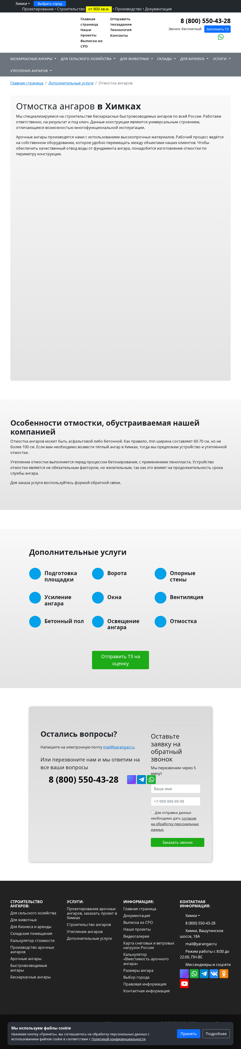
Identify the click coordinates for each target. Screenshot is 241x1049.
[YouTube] (184, 983)
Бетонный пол (64, 621)
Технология (121, 29)
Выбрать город (50, 3)
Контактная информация (146, 990)
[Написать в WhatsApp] (221, 37)
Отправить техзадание (121, 21)
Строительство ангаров (89, 924)
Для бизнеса (192, 58)
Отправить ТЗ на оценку (120, 660)
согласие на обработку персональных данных (175, 824)
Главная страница (89, 21)
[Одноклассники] (223, 973)
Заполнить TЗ (217, 29)
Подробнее (216, 1033)
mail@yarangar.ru (118, 747)
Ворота (117, 573)
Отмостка (183, 621)
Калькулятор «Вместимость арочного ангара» (146, 959)
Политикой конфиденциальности (118, 1039)
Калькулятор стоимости (32, 940)
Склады (164, 58)
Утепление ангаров (29, 70)
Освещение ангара (123, 624)
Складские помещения (31, 933)
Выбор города (136, 977)
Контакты (119, 35)
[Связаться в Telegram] (141, 779)
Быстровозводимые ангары (28, 968)
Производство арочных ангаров (32, 949)
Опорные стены (182, 576)
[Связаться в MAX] (213, 37)
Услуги (220, 58)
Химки (21, 3)
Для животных (134, 58)
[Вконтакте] (213, 973)
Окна (114, 597)
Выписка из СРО (91, 43)
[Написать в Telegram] (228, 37)
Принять (189, 1033)
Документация (158, 9)
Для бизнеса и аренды (30, 926)
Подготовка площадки (60, 576)
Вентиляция (186, 597)
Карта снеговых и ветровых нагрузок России (148, 945)
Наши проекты (88, 32)
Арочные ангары (25, 958)
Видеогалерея (136, 936)
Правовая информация (144, 984)
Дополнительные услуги (89, 938)
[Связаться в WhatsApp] (194, 973)
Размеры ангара (138, 970)
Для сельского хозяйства (86, 58)
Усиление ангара (57, 600)
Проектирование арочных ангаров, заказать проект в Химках (92, 913)
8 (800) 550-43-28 (205, 20)
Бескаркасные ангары (31, 58)
